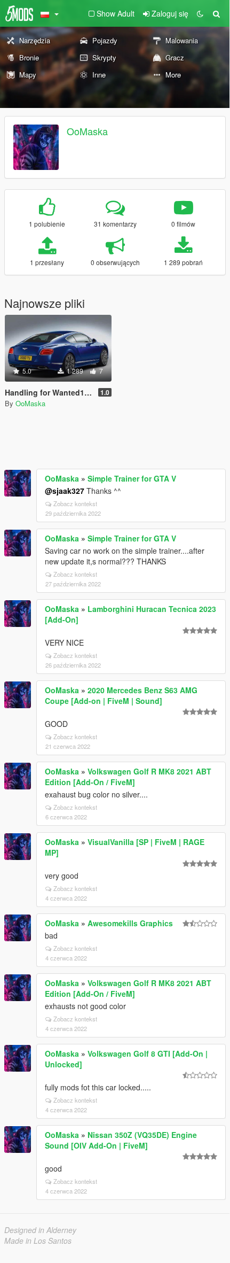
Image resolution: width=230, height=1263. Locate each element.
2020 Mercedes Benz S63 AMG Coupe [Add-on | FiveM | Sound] (121, 695)
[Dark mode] (200, 13)
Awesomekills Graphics (130, 923)
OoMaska (87, 131)
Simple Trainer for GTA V (132, 478)
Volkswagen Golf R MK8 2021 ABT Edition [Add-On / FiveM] (128, 776)
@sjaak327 (64, 490)
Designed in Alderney (40, 1230)
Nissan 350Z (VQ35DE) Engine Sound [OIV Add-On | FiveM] (121, 1140)
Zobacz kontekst (75, 503)
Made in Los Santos (38, 1240)
